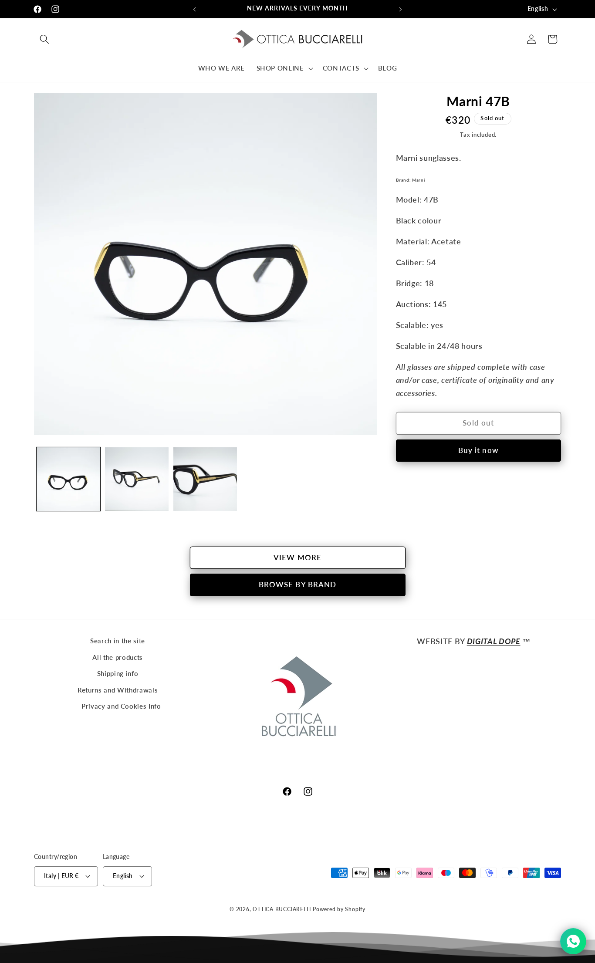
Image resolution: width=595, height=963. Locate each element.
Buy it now (478, 450)
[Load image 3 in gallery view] (205, 479)
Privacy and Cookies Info (121, 706)
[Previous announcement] (194, 9)
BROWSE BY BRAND (298, 584)
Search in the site (117, 641)
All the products (117, 657)
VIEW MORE (297, 557)
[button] (44, 39)
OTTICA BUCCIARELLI (282, 909)
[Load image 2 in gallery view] (137, 479)
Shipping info (118, 673)
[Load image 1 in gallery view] (68, 479)
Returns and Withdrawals (118, 690)
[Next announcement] (400, 9)
